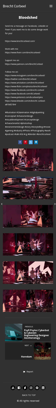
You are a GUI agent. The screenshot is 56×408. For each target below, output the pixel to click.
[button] (28, 371)
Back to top (29, 395)
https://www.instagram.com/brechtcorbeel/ (25, 75)
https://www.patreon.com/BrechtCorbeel (24, 64)
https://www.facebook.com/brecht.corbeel (24, 90)
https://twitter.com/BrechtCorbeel (20, 79)
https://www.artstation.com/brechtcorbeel (24, 82)
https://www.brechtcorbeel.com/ (20, 41)
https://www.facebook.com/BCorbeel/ (22, 93)
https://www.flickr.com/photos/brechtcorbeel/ (26, 86)
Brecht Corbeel (14, 6)
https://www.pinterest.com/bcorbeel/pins (24, 97)
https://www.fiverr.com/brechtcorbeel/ (22, 52)
